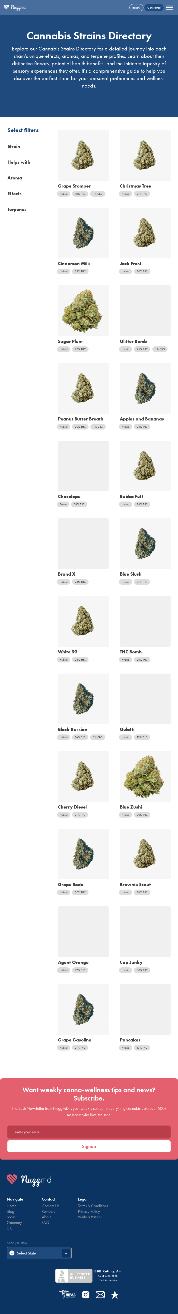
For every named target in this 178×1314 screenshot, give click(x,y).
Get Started (154, 7)
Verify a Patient (90, 1217)
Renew (136, 7)
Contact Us (50, 1205)
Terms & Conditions (93, 1205)
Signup (89, 1146)
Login (11, 1217)
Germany (14, 1222)
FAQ (45, 1222)
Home (11, 1205)
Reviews (48, 1211)
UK (9, 1228)
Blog (10, 1211)
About (46, 1217)
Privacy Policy (89, 1211)
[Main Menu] (169, 7)
